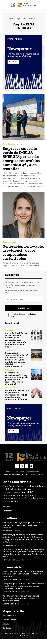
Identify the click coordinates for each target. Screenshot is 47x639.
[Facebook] (17, 466)
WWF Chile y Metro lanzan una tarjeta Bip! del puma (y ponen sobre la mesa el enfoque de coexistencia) (23, 573)
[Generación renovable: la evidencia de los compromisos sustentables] (23, 215)
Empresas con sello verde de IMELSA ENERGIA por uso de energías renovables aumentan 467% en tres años (21, 158)
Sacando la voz (9, 242)
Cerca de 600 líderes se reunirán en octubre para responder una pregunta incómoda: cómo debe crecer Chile (16, 340)
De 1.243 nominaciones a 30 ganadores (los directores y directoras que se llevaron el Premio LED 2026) (22, 598)
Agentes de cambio (10, 580)
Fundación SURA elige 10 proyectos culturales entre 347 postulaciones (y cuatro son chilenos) (17, 395)
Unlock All (23, 308)
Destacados (10, 387)
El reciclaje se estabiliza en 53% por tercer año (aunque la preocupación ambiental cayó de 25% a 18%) (16, 378)
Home (12, 19)
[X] (26, 466)
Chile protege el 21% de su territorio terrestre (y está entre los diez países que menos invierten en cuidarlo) (23, 586)
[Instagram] (22, 466)
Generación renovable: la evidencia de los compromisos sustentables (23, 252)
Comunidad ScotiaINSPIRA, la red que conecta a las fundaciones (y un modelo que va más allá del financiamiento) (16, 360)
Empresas (9, 350)
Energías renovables (12, 144)
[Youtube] (31, 466)
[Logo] (23, 5)
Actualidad (9, 330)
